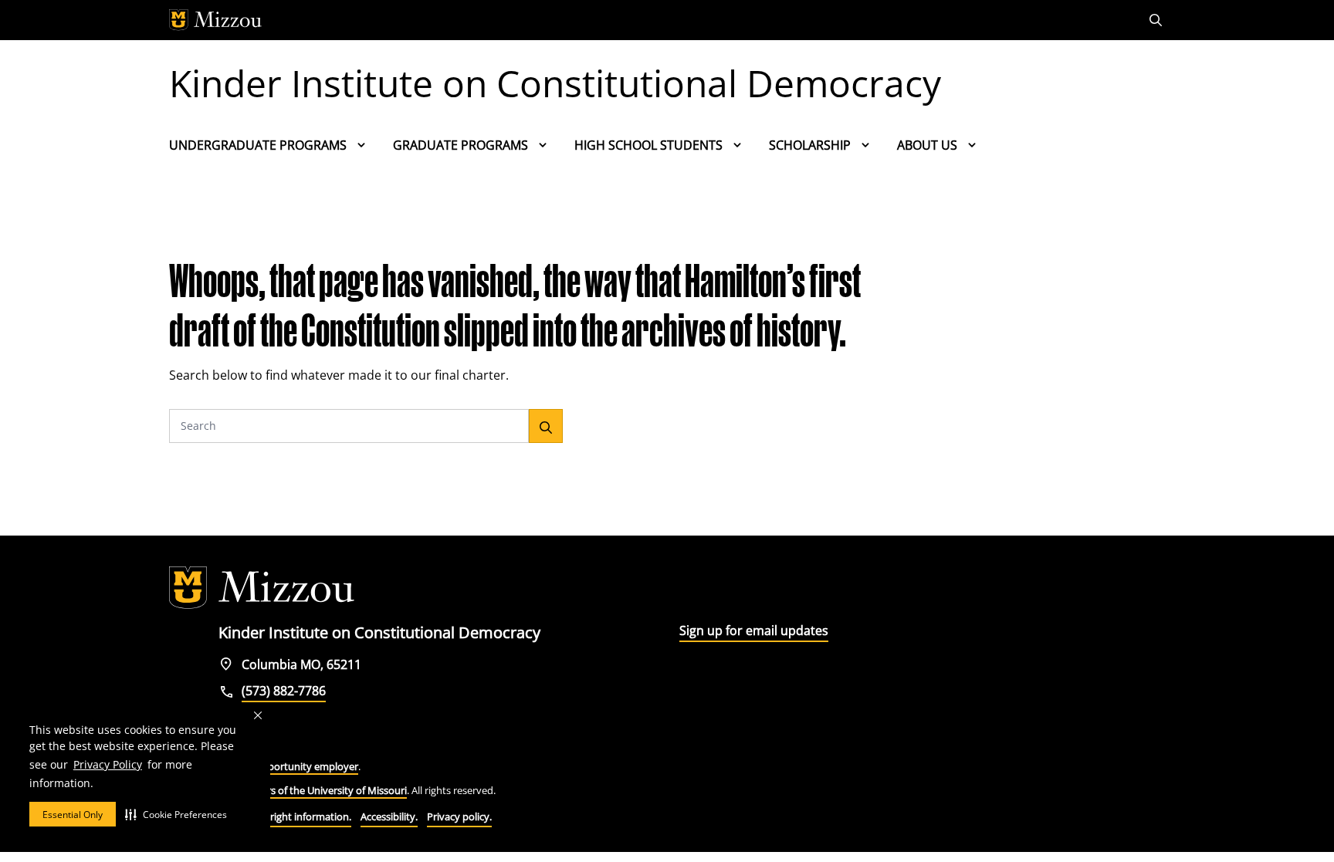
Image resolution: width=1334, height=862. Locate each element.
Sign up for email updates (753, 630)
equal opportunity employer (293, 766)
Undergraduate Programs (258, 145)
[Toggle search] (1157, 20)
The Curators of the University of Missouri (311, 790)
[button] (176, 814)
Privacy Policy (107, 764)
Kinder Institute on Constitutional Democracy (555, 83)
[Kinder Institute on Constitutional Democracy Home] (261, 588)
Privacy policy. (459, 816)
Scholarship (810, 145)
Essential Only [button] (72, 814)
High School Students (648, 145)
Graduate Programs (460, 145)
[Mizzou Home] (632, 20)
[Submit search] (546, 426)
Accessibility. (389, 816)
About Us (927, 145)
